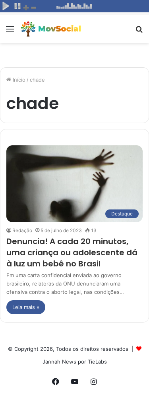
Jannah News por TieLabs (75, 361)
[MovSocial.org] (51, 28)
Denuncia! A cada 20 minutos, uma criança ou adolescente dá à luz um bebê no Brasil (71, 252)
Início (18, 79)
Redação (22, 230)
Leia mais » (25, 307)
